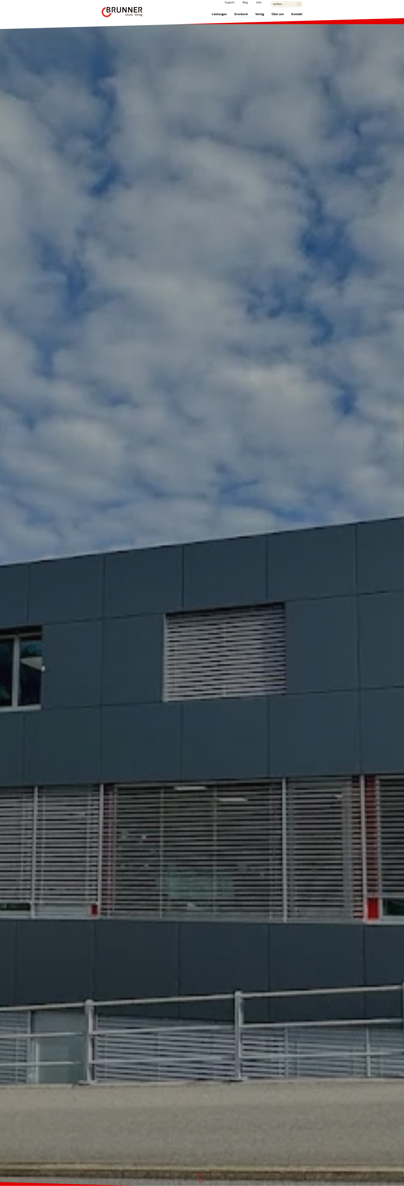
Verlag (259, 14)
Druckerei (241, 14)
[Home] (122, 12)
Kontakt (296, 14)
